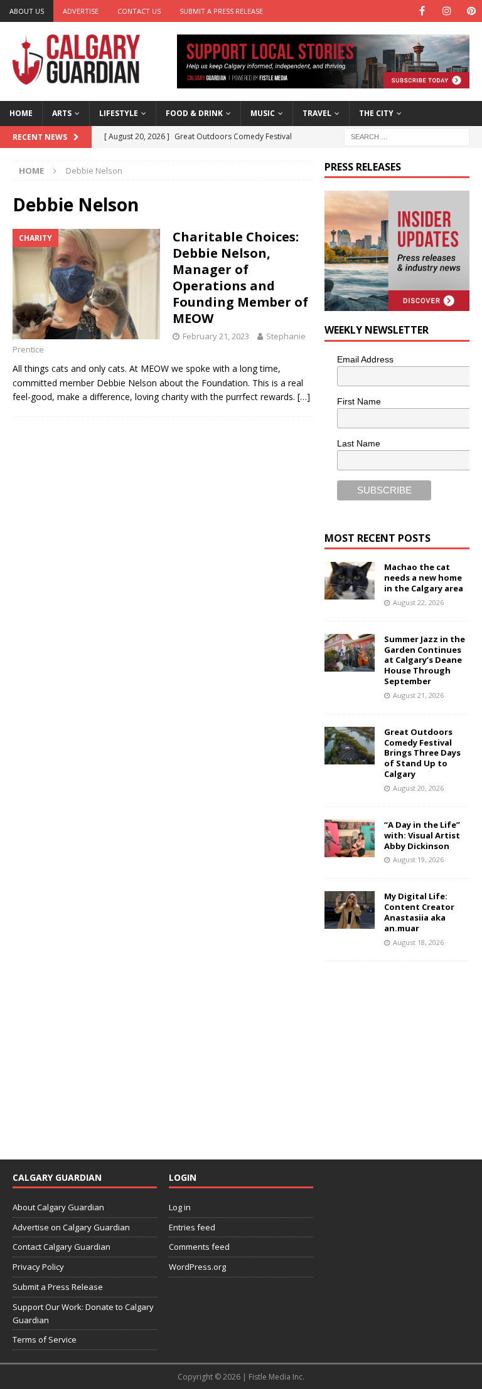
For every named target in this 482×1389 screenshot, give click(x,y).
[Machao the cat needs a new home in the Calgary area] (349, 580)
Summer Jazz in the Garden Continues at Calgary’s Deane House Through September (424, 660)
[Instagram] (447, 11)
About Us (26, 11)
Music (262, 113)
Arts (62, 113)
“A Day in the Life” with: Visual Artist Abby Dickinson (422, 835)
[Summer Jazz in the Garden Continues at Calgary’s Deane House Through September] (349, 653)
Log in (180, 1207)
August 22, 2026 (418, 602)
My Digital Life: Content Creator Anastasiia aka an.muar (419, 912)
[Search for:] (406, 136)
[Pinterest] (471, 11)
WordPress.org (197, 1266)
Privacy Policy (38, 1266)
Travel (317, 113)
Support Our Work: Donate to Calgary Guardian (83, 1313)
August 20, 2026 (418, 788)
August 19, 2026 (418, 859)
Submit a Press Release (221, 11)
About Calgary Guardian (58, 1207)
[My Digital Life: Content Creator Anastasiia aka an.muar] (349, 910)
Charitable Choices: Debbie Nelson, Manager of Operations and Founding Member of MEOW (240, 277)
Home (21, 113)
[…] (303, 397)
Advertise (81, 11)
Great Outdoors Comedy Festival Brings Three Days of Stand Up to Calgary (422, 753)
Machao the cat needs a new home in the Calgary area (423, 577)
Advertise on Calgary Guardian (71, 1227)
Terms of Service (45, 1339)
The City (376, 113)
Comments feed (199, 1246)
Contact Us (139, 11)
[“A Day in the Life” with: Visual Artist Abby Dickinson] (349, 838)
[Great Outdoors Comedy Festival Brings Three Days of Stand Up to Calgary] (349, 745)
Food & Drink (194, 113)
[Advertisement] (402, 1051)
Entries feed (192, 1227)
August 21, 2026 (418, 695)
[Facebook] (422, 11)
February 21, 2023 (216, 336)
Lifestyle (118, 113)
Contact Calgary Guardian (61, 1246)
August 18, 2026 (418, 942)
